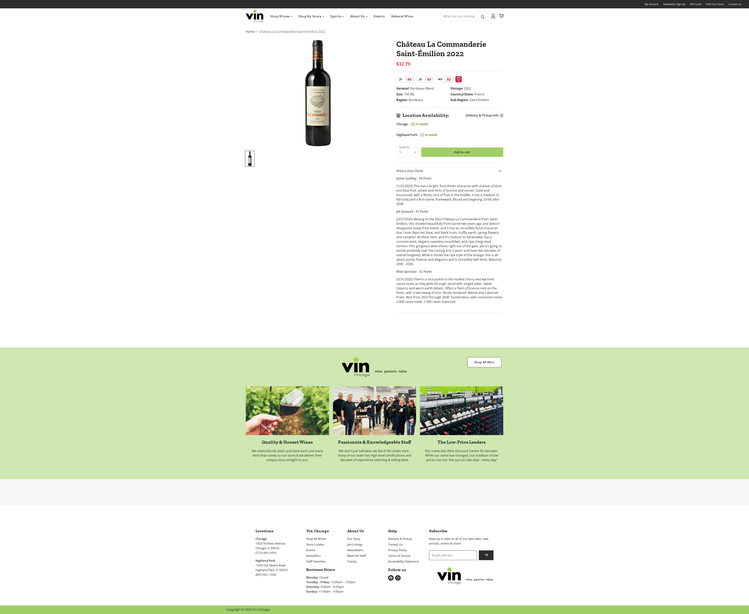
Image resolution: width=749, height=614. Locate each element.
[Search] (482, 16)
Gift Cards (695, 4)
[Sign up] (486, 555)
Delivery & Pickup (400, 539)
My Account (651, 4)
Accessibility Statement (403, 561)
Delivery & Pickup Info (482, 115)
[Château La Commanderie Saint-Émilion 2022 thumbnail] (249, 158)
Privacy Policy (397, 550)
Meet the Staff (356, 556)
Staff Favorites (315, 561)
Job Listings (354, 544)
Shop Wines (280, 16)
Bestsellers (313, 556)
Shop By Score (310, 16)
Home (250, 31)
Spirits (336, 16)
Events (379, 16)
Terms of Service (399, 556)
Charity (352, 561)
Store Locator (315, 544)
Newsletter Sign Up (674, 4)
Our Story (353, 539)
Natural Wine (402, 16)
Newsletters (355, 550)
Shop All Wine (484, 362)
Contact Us (735, 4)
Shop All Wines (316, 539)
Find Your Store (715, 4)
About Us (357, 16)
